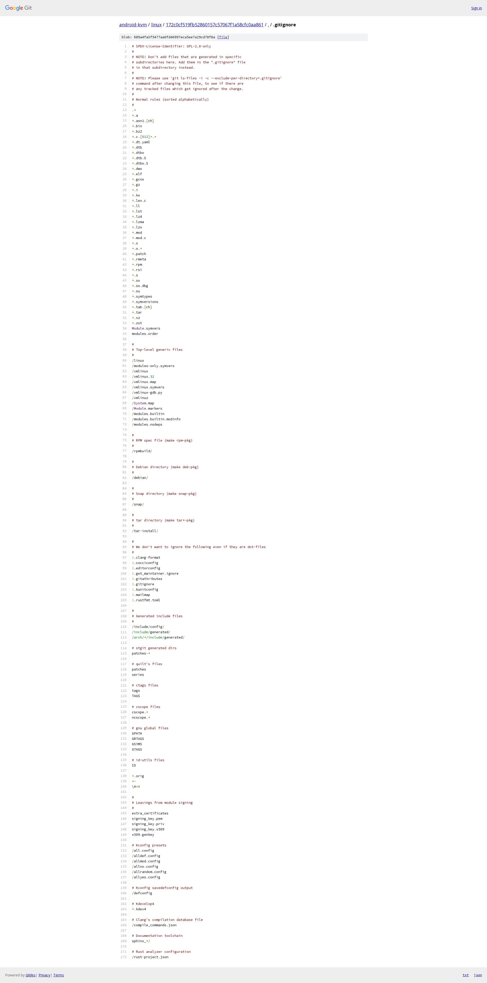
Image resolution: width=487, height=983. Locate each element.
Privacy (44, 975)
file (223, 37)
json (478, 975)
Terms (58, 975)
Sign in (476, 8)
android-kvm (133, 25)
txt (466, 975)
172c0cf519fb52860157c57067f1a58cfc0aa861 (215, 25)
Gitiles (31, 975)
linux (156, 25)
